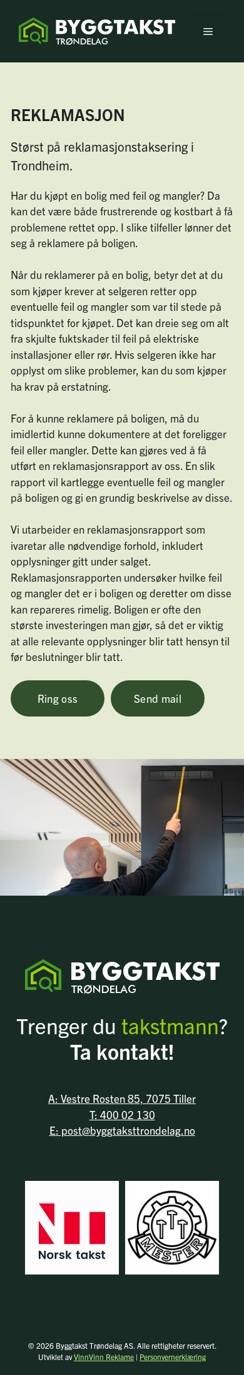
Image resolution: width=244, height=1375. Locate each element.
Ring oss (58, 698)
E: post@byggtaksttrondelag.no (122, 1130)
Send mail (157, 698)
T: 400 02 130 (122, 1114)
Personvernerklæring (173, 1356)
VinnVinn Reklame (104, 1356)
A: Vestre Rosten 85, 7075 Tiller (122, 1098)
